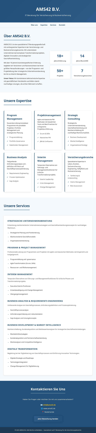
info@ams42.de (49, 405)
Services (53, 25)
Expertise (43, 25)
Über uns (34, 25)
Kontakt (62, 25)
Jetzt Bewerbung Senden (48, 419)
